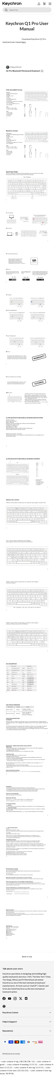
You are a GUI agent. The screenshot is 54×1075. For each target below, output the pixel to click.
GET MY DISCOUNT (12, 551)
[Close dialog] (52, 523)
